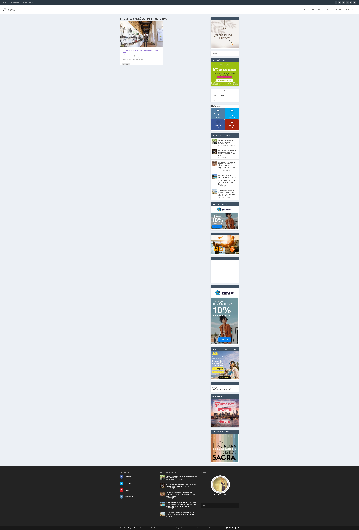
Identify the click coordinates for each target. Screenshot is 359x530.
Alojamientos (27, 2)
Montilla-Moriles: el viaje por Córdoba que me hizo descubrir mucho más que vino (227, 152)
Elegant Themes (133, 528)
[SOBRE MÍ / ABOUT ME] (220, 484)
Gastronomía (14, 2)
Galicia (233, 145)
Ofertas (349, 9)
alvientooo (126, 55)
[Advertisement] (225, 271)
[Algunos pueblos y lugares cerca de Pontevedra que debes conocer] (214, 141)
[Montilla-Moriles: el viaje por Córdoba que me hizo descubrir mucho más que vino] (214, 151)
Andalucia (141, 55)
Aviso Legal (176, 528)
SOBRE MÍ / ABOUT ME (220, 495)
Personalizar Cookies (215, 528)
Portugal (316, 9)
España (305, 9)
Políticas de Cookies (201, 528)
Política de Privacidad (187, 528)
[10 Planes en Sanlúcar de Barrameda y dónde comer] (141, 34)
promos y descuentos (219, 91)
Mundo (339, 9)
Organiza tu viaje (218, 95)
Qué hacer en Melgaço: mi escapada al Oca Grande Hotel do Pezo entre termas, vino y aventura (227, 193)
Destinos (147, 55)
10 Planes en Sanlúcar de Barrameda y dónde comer (141, 51)
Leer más (126, 64)
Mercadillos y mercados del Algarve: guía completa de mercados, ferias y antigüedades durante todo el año (227, 165)
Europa (328, 9)
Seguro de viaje (217, 100)
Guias (4, 2)
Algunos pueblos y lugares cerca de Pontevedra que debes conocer (226, 142)
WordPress (154, 528)
